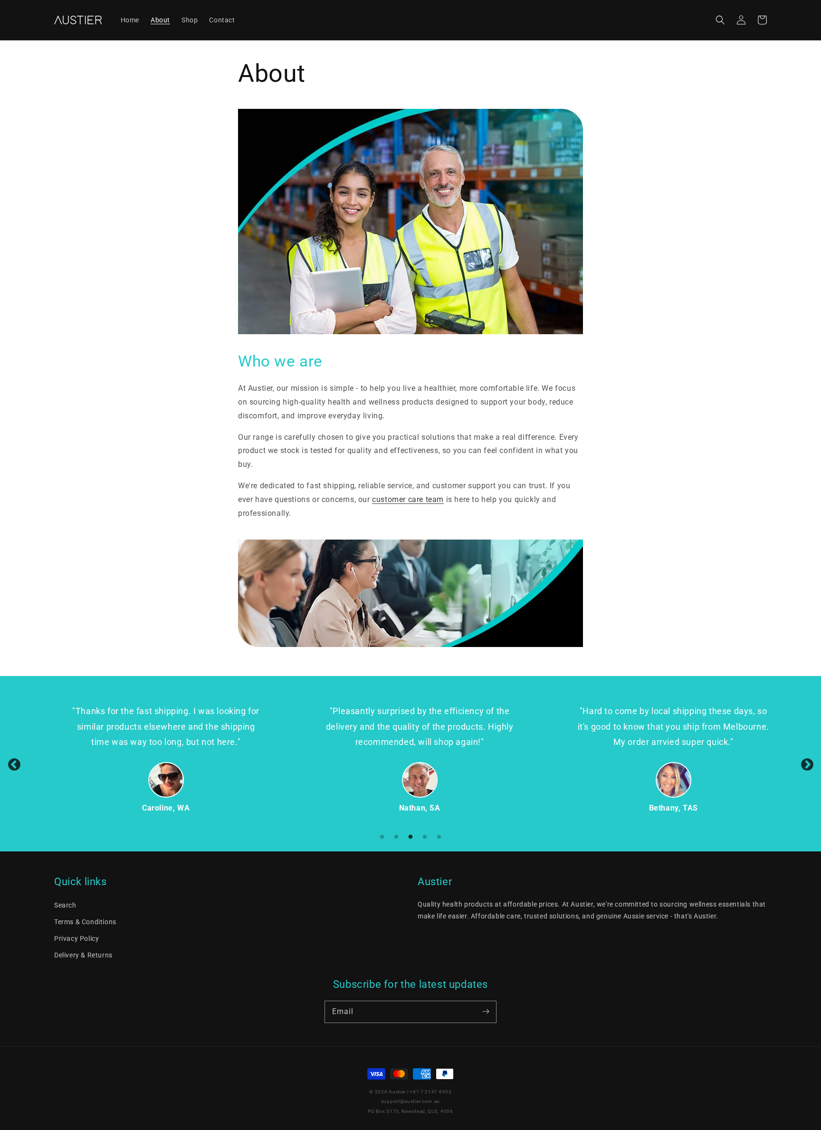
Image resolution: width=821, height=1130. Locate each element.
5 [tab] (439, 837)
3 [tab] (410, 837)
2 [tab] (396, 837)
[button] (720, 20)
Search (65, 905)
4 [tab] (425, 837)
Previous (14, 763)
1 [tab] (382, 837)
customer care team (408, 499)
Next (807, 763)
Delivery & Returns (83, 955)
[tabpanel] (157, 759)
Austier (397, 1091)
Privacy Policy (76, 938)
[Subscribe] (485, 1011)
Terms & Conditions (85, 922)
